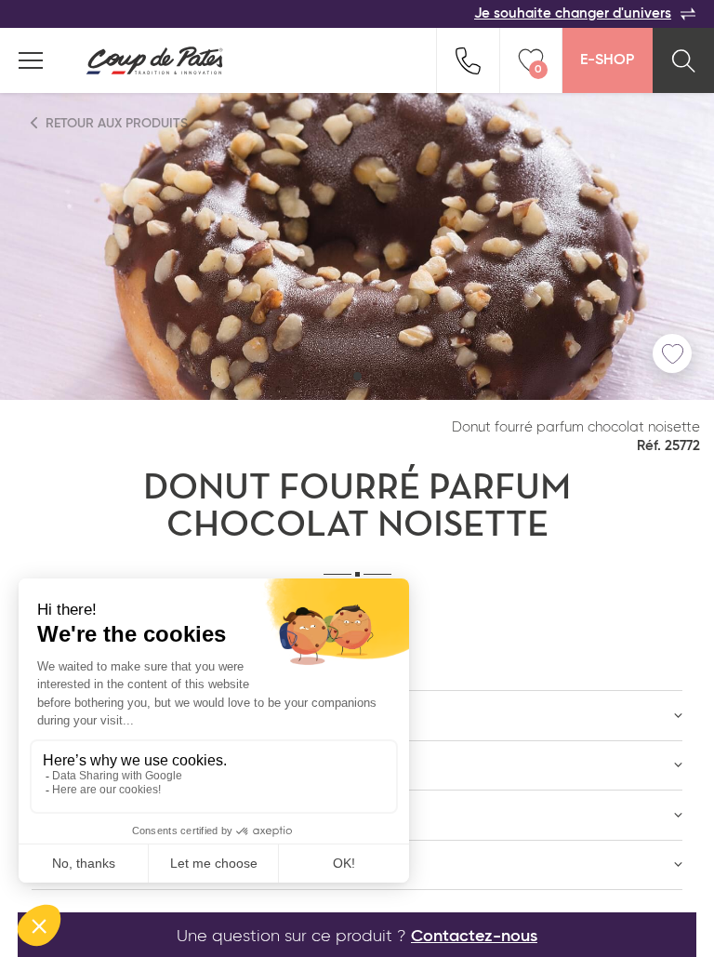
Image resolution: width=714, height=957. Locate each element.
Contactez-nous (474, 936)
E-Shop (607, 60)
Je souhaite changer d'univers (572, 13)
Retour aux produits (115, 123)
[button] (357, 376)
